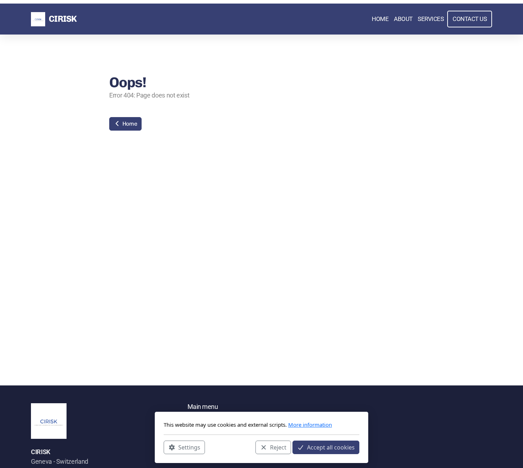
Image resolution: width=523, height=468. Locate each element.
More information (310, 424)
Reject (278, 447)
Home (129, 123)
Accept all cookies (331, 447)
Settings (189, 447)
